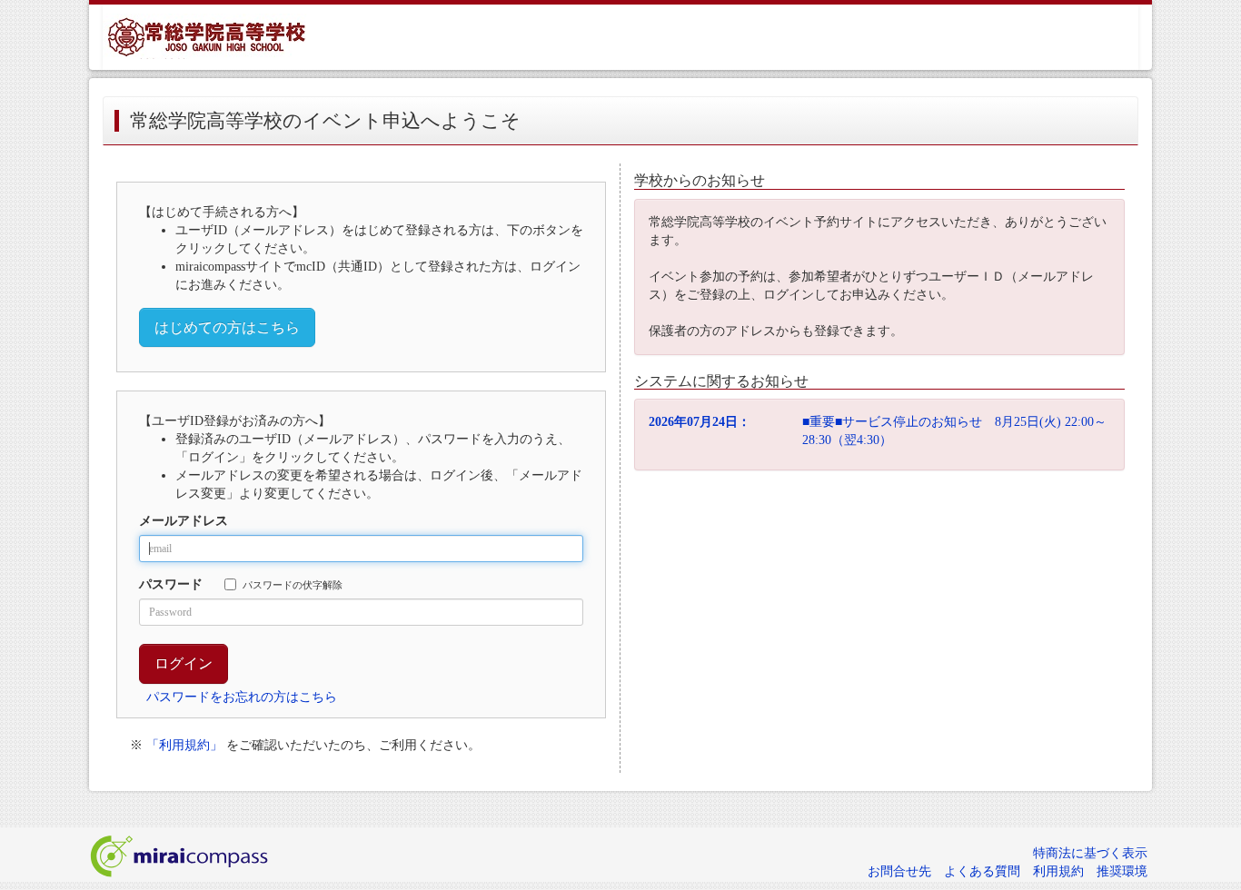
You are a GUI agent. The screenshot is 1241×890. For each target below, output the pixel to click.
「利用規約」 (184, 745)
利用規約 (1058, 871)
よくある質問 (982, 871)
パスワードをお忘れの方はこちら (241, 697)
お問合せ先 (899, 871)
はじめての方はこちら (227, 327)
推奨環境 (1122, 871)
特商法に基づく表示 (1090, 853)
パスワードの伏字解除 (293, 584)
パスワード (171, 584)
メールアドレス (183, 521)
